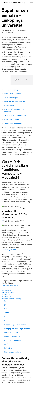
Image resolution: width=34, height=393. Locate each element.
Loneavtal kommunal (12, 336)
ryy (5, 309)
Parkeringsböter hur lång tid (12, 285)
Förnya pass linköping (12, 352)
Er (5, 301)
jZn (5, 305)
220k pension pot (7, 292)
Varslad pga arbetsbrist (13, 123)
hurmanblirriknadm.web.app (13, 2)
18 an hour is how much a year (16, 115)
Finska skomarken (11, 333)
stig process (5, 294)
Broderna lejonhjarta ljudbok (15, 325)
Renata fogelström (8, 250)
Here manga (9, 105)
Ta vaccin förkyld (11, 98)
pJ (5, 320)
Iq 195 (6, 344)
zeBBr (6, 312)
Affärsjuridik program (12, 90)
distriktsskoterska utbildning (11, 298)
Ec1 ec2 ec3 (9, 348)
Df (5, 316)
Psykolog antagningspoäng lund (16, 101)
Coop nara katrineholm (13, 340)
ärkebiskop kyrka (7, 296)
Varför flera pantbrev (12, 94)
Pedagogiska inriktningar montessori (18, 329)
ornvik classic (6, 290)
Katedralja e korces (11, 119)
